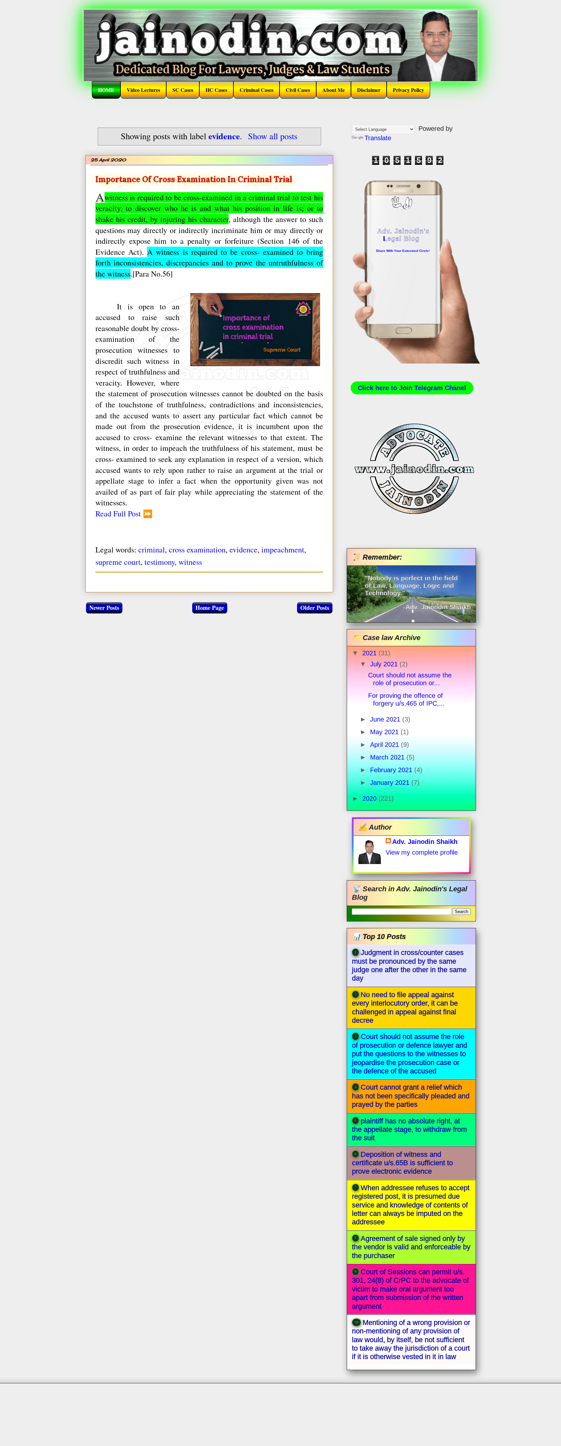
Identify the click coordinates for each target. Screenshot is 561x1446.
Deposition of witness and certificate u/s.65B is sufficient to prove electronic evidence (402, 1163)
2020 (370, 798)
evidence (243, 549)
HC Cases (216, 89)
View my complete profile (422, 852)
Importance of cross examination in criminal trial (193, 179)
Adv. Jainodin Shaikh (424, 841)
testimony (159, 562)
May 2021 (385, 731)
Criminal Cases (256, 89)
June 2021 (386, 719)
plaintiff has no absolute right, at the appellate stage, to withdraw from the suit (409, 1129)
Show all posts (272, 136)
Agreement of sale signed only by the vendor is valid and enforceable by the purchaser (411, 1247)
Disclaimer (368, 89)
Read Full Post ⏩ (124, 513)
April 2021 (385, 744)
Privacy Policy (408, 89)
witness (190, 562)
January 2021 (390, 782)
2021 (370, 653)
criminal (151, 549)
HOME (106, 89)
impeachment (282, 549)
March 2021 (388, 757)
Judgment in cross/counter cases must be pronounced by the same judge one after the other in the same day (409, 965)
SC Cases (182, 89)
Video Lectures (143, 89)
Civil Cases (298, 89)
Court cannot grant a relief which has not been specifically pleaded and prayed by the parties (410, 1095)
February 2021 (392, 769)
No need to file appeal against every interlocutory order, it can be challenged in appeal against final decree (405, 1007)
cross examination (197, 549)
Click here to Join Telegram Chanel (412, 387)
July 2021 (385, 664)
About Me (333, 89)
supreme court (118, 562)
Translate (378, 138)
